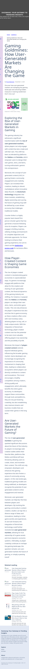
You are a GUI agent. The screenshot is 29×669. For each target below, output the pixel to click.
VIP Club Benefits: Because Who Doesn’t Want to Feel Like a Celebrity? (19, 618)
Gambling (13, 34)
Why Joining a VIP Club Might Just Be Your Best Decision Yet (18, 606)
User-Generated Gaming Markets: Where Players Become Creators (19, 583)
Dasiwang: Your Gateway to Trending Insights (14, 14)
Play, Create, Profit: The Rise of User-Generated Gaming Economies (19, 595)
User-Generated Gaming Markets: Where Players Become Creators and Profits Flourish (19, 571)
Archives (3, 651)
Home (8, 34)
